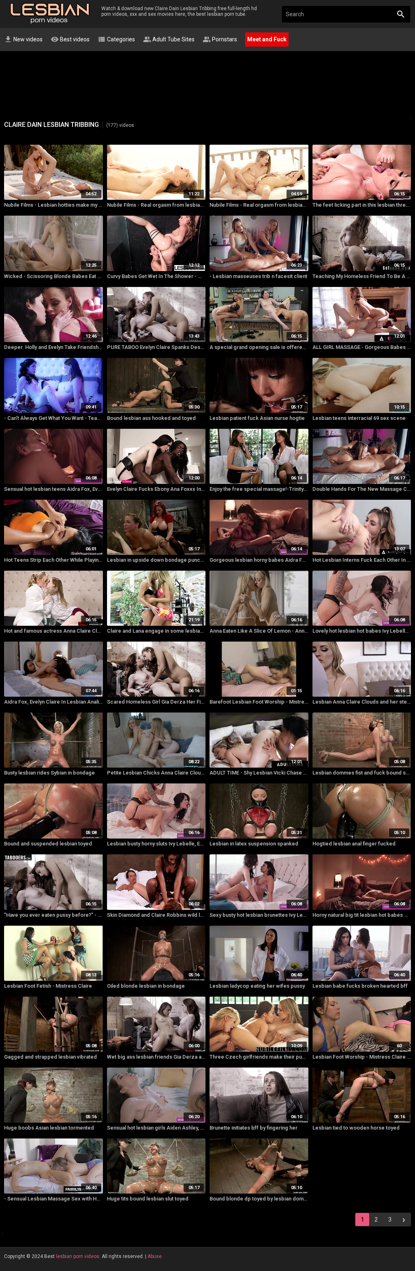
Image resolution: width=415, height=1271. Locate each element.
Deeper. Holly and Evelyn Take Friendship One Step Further (53, 347)
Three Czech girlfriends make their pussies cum (259, 1057)
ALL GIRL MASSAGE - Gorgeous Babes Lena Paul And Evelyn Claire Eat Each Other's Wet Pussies (361, 347)
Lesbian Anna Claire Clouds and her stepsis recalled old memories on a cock (361, 702)
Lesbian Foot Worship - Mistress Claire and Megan (361, 1057)
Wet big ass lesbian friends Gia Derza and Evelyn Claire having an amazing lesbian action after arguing (156, 1057)
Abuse (155, 1256)
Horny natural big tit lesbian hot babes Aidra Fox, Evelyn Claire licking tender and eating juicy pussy (361, 915)
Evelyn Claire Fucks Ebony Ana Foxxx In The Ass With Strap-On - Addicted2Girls (156, 489)
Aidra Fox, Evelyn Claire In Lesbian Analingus (53, 702)
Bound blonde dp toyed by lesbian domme (259, 1199)
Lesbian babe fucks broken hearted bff (360, 986)
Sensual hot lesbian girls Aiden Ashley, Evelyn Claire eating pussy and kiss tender (156, 1128)
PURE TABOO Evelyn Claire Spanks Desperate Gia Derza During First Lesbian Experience (156, 347)
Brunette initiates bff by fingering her (253, 1128)
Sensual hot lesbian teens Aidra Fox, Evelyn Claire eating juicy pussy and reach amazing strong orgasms (53, 489)
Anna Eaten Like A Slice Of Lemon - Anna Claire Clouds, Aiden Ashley (259, 631)
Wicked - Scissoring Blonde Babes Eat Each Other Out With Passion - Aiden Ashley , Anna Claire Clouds (53, 276)
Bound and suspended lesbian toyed (48, 844)
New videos (23, 39)
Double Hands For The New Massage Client (361, 489)
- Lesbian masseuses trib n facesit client (258, 276)
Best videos (70, 39)
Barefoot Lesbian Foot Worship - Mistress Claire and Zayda (259, 702)
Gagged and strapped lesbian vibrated (50, 1057)
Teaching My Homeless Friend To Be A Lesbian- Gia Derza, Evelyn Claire (361, 276)
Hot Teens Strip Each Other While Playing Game (53, 560)
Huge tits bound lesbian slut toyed (147, 1199)
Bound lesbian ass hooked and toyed (151, 418)
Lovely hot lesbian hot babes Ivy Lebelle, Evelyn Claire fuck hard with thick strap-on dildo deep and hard (361, 631)
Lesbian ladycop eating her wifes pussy (257, 986)
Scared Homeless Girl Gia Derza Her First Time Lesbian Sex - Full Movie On (156, 702)
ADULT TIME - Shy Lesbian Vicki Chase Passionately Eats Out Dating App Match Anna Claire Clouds (259, 773)
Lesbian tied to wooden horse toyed (356, 1128)
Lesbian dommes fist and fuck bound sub (361, 773)
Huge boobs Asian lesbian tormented (49, 1128)
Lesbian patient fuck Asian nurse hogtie (257, 418)
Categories (116, 39)
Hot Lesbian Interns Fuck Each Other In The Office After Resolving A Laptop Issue (361, 560)
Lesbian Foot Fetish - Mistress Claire (48, 986)
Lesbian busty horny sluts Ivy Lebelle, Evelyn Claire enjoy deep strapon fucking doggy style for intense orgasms (156, 844)
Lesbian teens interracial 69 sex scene (359, 418)
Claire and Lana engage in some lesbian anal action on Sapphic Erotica (156, 631)
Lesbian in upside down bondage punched (156, 560)
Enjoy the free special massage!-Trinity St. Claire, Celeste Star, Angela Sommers (259, 489)
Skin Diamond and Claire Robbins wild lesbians (156, 915)
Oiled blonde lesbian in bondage (146, 986)
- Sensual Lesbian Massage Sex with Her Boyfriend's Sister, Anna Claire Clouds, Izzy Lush (53, 1199)
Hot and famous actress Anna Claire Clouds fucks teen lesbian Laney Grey (53, 631)
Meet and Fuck (267, 39)
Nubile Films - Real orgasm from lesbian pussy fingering (156, 205)
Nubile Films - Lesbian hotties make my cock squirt (53, 205)
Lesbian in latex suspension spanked (254, 844)
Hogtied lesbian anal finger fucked (354, 844)
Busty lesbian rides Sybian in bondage (49, 773)
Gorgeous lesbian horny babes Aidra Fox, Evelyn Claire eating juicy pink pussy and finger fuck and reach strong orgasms (259, 560)
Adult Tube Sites (169, 39)
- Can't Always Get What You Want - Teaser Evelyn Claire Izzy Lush (53, 418)
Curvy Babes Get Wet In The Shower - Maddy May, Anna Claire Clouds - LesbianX (156, 276)
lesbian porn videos (77, 1256)
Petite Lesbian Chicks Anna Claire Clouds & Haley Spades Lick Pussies (156, 773)
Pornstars (220, 39)
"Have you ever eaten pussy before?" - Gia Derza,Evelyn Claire (53, 915)
